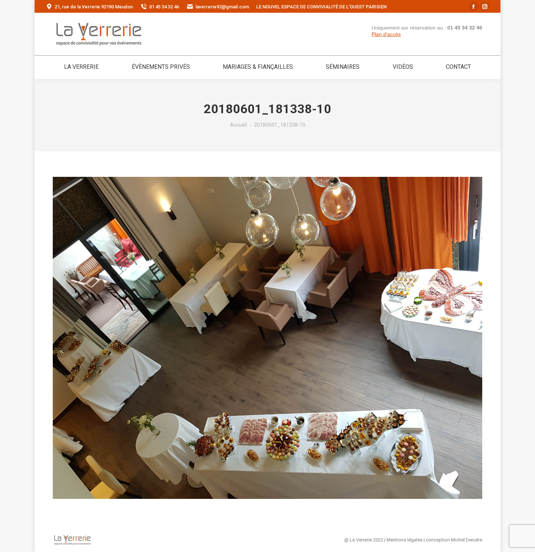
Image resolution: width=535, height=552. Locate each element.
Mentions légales (405, 540)
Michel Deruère (466, 540)
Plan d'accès (386, 34)
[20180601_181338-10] (267, 338)
